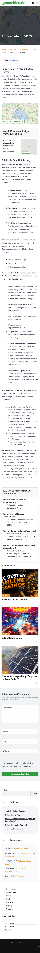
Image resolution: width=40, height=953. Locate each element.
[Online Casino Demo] (20, 621)
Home (4, 49)
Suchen (4, 790)
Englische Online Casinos (14, 599)
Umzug (9, 905)
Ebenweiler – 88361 (21, 848)
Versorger (10, 909)
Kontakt (8, 930)
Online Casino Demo (12, 638)
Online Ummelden (18, 876)
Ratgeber (5, 595)
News (4, 672)
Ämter (10, 49)
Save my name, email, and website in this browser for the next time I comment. (17, 764)
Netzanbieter (11, 892)
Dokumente (11, 889)
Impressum (9, 926)
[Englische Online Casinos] (20, 583)
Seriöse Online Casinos (14, 829)
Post (8, 899)
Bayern (16, 49)
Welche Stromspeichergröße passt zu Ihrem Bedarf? (20, 820)
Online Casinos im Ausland (16, 825)
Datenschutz (10, 923)
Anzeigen (14, 60)
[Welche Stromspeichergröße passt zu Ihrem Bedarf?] (20, 660)
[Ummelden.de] (13, 3)
